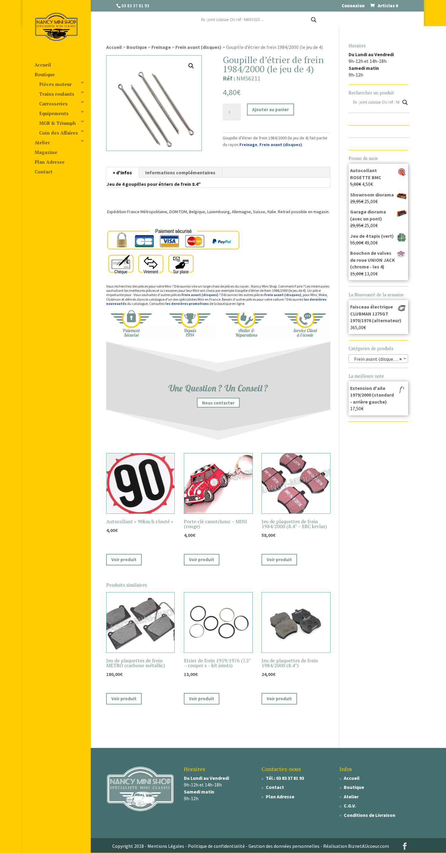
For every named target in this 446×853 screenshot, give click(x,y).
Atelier (42, 142)
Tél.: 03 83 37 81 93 (285, 778)
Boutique (45, 74)
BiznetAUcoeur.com (368, 846)
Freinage (161, 47)
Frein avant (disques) (198, 47)
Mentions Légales (165, 846)
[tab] (122, 172)
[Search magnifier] (313, 19)
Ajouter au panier (270, 109)
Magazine (46, 152)
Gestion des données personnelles (283, 846)
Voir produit (124, 559)
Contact (43, 172)
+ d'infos (122, 172)
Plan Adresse (50, 162)
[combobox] (378, 358)
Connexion (353, 6)
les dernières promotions (187, 303)
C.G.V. (350, 806)
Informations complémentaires (180, 172)
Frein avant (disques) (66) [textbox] (379, 359)
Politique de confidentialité (216, 846)
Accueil (43, 65)
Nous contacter (218, 403)
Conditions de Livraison (369, 815)
